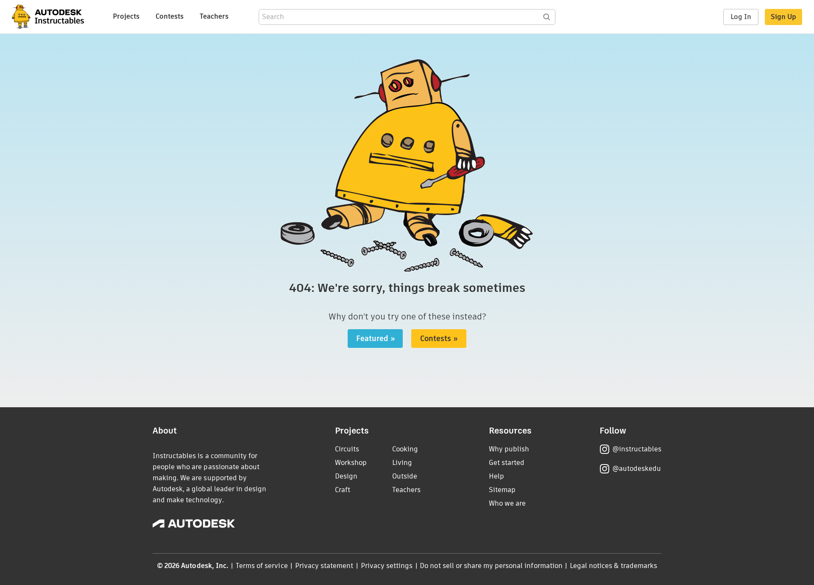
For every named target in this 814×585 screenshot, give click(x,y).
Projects (126, 16)
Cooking (405, 449)
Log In (740, 17)
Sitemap (502, 490)
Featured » (375, 338)
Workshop (351, 462)
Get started (506, 462)
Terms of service (262, 566)
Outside (404, 476)
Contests (170, 16)
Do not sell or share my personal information (491, 566)
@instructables (636, 449)
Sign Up (783, 17)
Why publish (509, 449)
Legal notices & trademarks (613, 566)
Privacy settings (387, 566)
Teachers (214, 16)
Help (496, 476)
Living (402, 462)
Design (346, 476)
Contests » (439, 338)
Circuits (347, 449)
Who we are (507, 503)
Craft (342, 490)
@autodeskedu (636, 468)
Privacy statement (324, 566)
